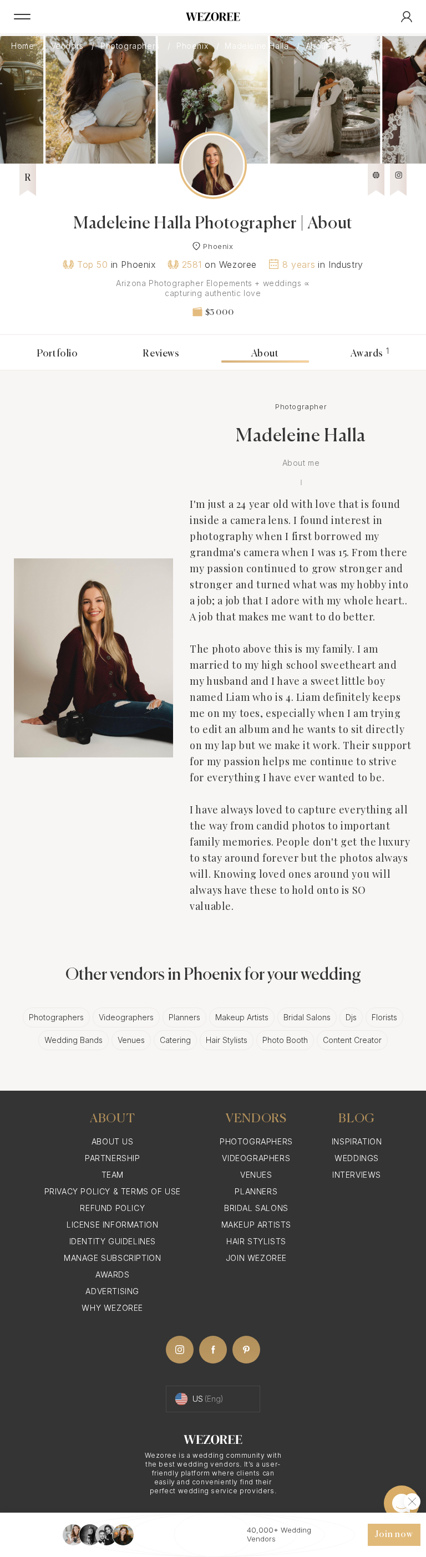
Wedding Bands (73, 1040)
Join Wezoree (256, 1258)
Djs (351, 1017)
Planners (184, 1017)
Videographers (126, 1017)
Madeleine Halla (258, 46)
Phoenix (193, 46)
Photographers (131, 46)
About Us (113, 1141)
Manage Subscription (112, 1258)
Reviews (161, 354)
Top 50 (92, 264)
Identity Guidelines (112, 1241)
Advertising (112, 1291)
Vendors (69, 46)
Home (24, 46)
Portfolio (57, 354)
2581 (192, 264)
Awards (370, 354)
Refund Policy (112, 1208)
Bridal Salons (307, 1017)
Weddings (356, 1158)
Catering (175, 1040)
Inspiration (357, 1141)
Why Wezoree (112, 1307)
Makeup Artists (241, 1017)
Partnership (112, 1158)
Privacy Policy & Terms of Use (112, 1191)
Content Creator (352, 1040)
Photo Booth (285, 1040)
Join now (394, 1534)
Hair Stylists (226, 1040)
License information (112, 1224)
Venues (131, 1040)
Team (113, 1174)
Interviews (356, 1174)
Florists (384, 1017)
